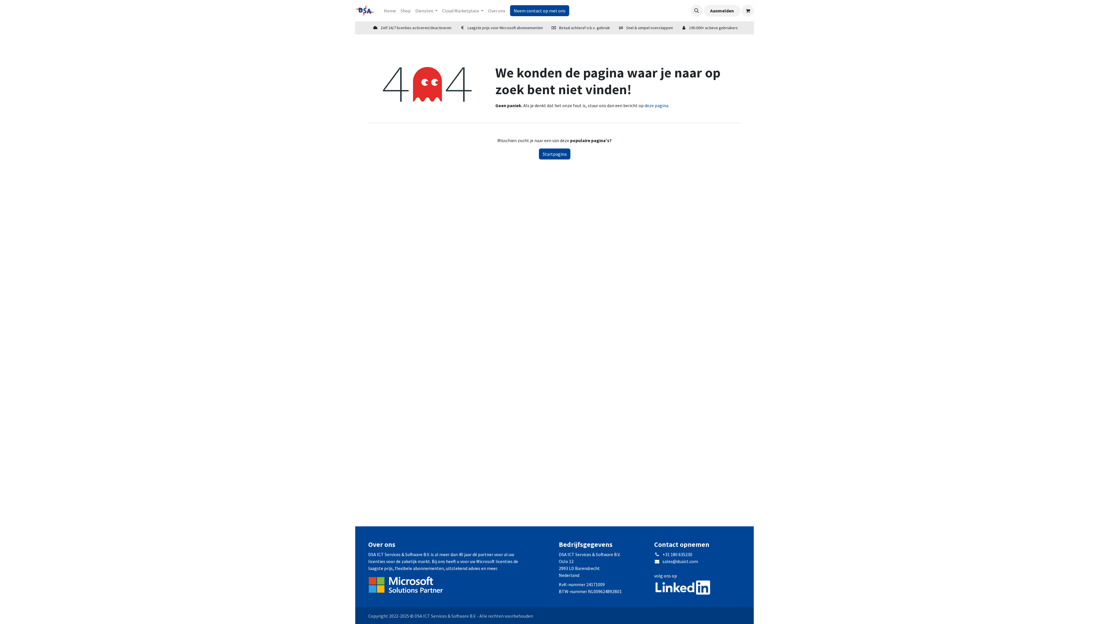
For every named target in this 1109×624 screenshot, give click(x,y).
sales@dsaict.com (680, 561)
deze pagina (656, 105)
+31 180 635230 (677, 554)
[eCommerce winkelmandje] (748, 11)
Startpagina (555, 154)
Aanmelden (722, 11)
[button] (697, 11)
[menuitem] (390, 10)
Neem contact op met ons (539, 11)
